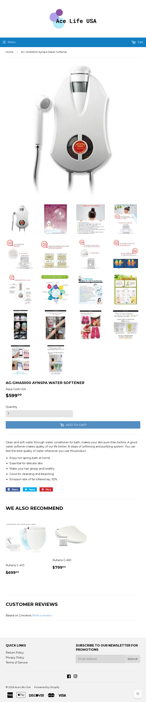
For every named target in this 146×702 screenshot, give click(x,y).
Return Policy (15, 652)
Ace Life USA (23, 687)
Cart (140, 42)
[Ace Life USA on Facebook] (69, 677)
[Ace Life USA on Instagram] (75, 677)
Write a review (41, 615)
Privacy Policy (15, 657)
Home (9, 51)
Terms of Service (17, 662)
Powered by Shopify (46, 687)
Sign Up (133, 658)
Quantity (11, 407)
